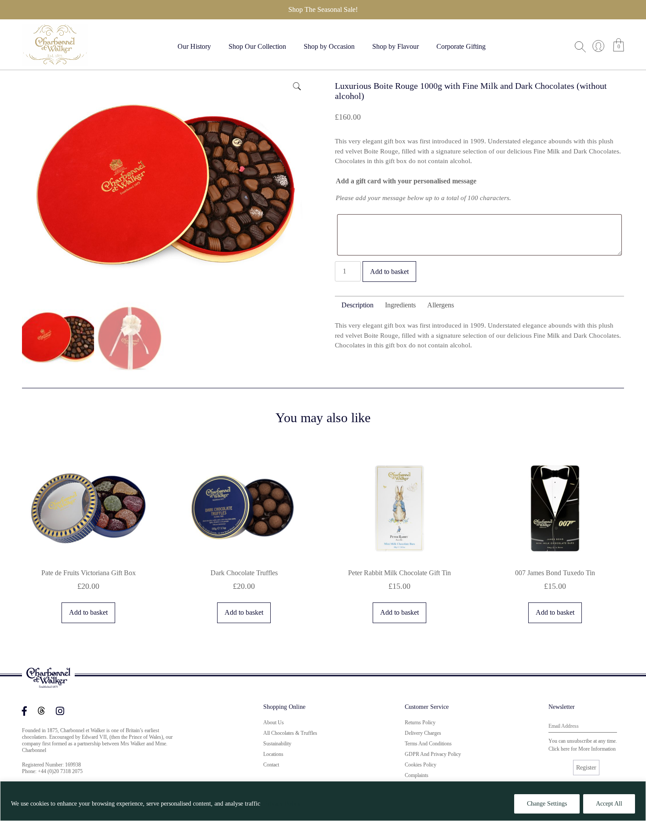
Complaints (416, 775)
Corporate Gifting (461, 46)
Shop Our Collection (257, 46)
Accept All (609, 803)
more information (597, 749)
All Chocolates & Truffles (290, 733)
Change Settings (547, 803)
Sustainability (277, 744)
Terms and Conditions (428, 744)
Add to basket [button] (88, 612)
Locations (273, 754)
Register (586, 767)
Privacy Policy (282, 803)
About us (273, 722)
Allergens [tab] (440, 305)
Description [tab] (357, 305)
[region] (323, 801)
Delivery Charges (423, 733)
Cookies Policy (420, 765)
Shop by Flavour (395, 46)
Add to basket (389, 271)
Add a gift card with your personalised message (406, 181)
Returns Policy (420, 722)
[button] (296, 85)
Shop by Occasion (329, 46)
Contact (271, 765)
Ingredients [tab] (400, 305)
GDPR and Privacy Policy (433, 754)
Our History (194, 46)
